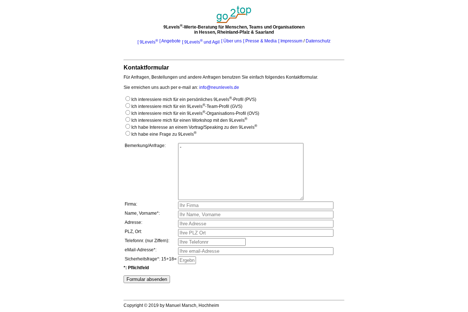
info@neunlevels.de (219, 87)
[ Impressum (290, 41)
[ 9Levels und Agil (201, 42)
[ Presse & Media (260, 41)
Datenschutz (318, 41)
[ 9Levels (147, 42)
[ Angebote (170, 41)
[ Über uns (231, 41)
